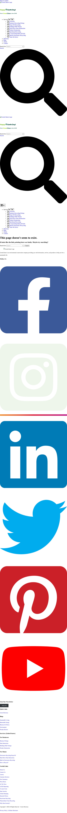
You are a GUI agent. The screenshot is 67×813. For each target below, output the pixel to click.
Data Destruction (4, 743)
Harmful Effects (4, 796)
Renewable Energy (4, 722)
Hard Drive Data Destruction (17, 28)
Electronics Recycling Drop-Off (8, 755)
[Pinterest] (33, 637)
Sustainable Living (4, 720)
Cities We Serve (13, 37)
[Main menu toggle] (3, 205)
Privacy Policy (3, 810)
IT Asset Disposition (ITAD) (17, 33)
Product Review (4, 729)
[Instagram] (33, 415)
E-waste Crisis (3, 789)
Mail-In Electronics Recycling (17, 35)
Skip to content (4, 0)
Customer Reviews (4, 777)
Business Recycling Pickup (16, 23)
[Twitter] (33, 560)
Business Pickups (4, 741)
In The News (3, 784)
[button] (9, 19)
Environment (3, 727)
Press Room (3, 781)
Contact (5, 43)
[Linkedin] (33, 492)
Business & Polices (4, 724)
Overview (12, 21)
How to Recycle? (4, 762)
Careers (2, 774)
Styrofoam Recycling (15, 32)
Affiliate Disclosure (13, 810)
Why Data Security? (5, 803)
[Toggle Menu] (12, 19)
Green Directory (4, 712)
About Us (2, 769)
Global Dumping (4, 793)
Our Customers (3, 779)
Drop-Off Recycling (14, 25)
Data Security (3, 791)
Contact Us (2, 772)
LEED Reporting (4, 786)
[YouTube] (33, 697)
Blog (4, 40)
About (5, 42)
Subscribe (4, 705)
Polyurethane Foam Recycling (7, 800)
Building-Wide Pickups (5, 745)
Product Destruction (14, 30)
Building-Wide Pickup (15, 26)
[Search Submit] (23, 46)
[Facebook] (33, 337)
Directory (6, 38)
